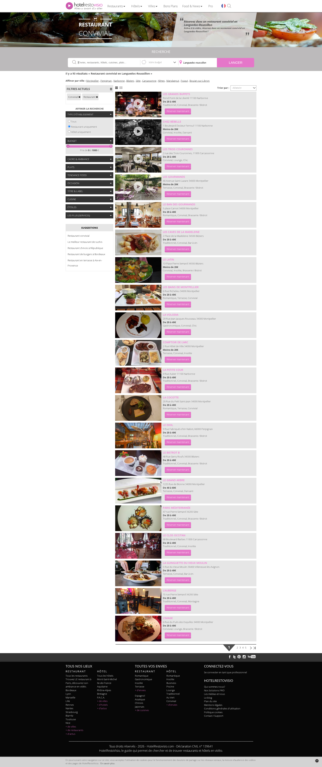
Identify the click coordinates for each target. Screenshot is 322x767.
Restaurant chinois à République (85, 248)
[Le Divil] (138, 435)
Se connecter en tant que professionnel (225, 672)
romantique (141, 675)
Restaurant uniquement (84, 126)
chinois (139, 703)
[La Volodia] (138, 325)
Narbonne (119, 80)
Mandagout (172, 80)
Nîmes (161, 80)
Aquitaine (102, 686)
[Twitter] (234, 657)
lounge (170, 690)
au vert (170, 697)
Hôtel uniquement (81, 132)
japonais (139, 706)
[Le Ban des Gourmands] (138, 215)
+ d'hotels (102, 704)
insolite (139, 683)
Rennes (70, 704)
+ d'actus (70, 734)
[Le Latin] (138, 270)
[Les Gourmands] (138, 187)
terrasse (139, 686)
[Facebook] (230, 657)
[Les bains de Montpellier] (138, 297)
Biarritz (69, 715)
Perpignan (106, 80)
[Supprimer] (79, 97)
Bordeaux (71, 690)
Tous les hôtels (105, 675)
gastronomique (143, 679)
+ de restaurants (74, 730)
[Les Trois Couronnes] (138, 160)
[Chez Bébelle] (138, 132)
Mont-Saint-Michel (107, 679)
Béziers (130, 80)
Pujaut (184, 80)
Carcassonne (149, 80)
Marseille (70, 697)
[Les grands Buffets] (138, 104)
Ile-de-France (104, 683)
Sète (138, 80)
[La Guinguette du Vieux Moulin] (138, 573)
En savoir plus (107, 763)
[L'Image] (138, 628)
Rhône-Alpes (104, 690)
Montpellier (92, 80)
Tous (73, 121)
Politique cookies (213, 712)
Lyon (68, 693)
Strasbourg (72, 712)
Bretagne (102, 693)
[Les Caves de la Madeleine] (138, 242)
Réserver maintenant (178, 111)
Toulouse (71, 719)
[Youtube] (251, 657)
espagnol (140, 695)
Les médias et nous (214, 694)
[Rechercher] (229, 6)
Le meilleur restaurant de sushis (85, 242)
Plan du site (210, 701)
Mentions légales (213, 705)
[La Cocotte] (138, 408)
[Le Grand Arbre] (138, 491)
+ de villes (71, 726)
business (171, 683)
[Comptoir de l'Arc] (138, 353)
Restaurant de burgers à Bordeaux (86, 254)
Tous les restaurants (77, 675)
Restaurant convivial (78, 235)
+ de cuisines (142, 710)
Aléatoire (237, 87)
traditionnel (173, 693)
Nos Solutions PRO (214, 690)
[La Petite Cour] (138, 380)
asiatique (140, 699)
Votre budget (155, 62)
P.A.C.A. (101, 697)
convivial (171, 701)
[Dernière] (254, 647)
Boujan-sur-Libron (200, 80)
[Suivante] (251, 647)
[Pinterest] (239, 657)
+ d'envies (140, 690)
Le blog (208, 697)
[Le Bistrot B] (138, 463)
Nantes (69, 708)
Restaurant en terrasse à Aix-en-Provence (85, 263)
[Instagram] (244, 657)
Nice (68, 723)
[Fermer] (317, 760)
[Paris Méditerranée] (138, 518)
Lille (68, 701)
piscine (170, 686)
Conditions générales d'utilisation (222, 708)
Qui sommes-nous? (214, 686)
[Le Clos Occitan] (138, 546)
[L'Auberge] (138, 601)
